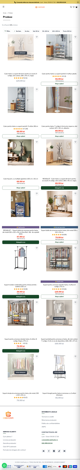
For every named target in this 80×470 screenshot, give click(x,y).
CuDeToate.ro (24, 462)
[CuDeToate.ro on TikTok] (59, 451)
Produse (10, 13)
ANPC (44, 427)
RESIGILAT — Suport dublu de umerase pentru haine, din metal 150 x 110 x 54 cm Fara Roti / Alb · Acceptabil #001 (20, 232)
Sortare (18, 31)
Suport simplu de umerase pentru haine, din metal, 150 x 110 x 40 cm (21, 394)
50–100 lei (45, 31)
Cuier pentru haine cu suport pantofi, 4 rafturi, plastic (59, 74)
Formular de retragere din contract (14, 450)
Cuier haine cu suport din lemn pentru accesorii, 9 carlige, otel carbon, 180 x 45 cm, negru (20, 74)
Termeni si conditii (48, 417)
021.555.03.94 (47, 443)
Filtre (8, 31)
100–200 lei (56, 31)
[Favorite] (73, 7)
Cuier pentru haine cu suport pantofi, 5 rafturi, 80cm (20, 126)
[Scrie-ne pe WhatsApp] (4, 465)
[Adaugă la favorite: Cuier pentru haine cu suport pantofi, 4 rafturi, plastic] (75, 37)
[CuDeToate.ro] (40, 7)
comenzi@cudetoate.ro (50, 440)
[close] (78, 2)
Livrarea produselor (9, 440)
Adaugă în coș (59, 188)
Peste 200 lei (67, 31)
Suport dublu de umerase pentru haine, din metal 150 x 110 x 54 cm (59, 231)
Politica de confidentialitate (51, 423)
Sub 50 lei (36, 31)
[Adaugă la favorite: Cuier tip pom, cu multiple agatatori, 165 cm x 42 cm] (37, 142)
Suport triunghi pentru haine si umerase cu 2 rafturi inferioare (59, 394)
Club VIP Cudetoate (9, 446)
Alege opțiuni (59, 83)
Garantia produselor (9, 443)
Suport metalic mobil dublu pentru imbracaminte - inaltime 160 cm (20, 285)
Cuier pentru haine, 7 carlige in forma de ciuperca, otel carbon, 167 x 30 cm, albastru (59, 127)
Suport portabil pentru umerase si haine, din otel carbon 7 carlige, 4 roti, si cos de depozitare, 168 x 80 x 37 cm (59, 340)
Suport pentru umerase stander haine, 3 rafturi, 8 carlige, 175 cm (59, 285)
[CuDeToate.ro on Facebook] (49, 451)
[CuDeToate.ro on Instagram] (54, 451)
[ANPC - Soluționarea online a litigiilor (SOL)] (19, 466)
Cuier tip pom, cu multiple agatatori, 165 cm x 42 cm (20, 179)
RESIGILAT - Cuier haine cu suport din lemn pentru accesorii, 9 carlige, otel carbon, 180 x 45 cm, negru (59, 179)
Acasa (4, 13)
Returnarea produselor (49, 420)
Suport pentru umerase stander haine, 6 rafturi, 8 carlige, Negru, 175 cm (21, 340)
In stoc (27, 31)
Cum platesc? (7, 436)
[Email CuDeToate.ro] (43, 451)
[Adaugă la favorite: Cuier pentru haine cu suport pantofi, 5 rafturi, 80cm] (37, 89)
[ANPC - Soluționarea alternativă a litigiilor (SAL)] (33, 466)
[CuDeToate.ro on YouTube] (64, 451)
